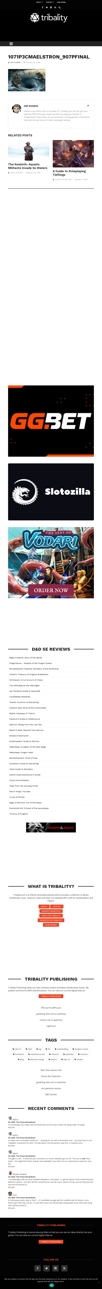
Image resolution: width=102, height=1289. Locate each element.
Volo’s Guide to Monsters (21, 769)
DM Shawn (15, 62)
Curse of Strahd (17, 797)
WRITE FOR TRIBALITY (51, 915)
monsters (84, 1054)
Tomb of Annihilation (19, 780)
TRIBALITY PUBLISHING (51, 996)
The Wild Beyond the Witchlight (24, 685)
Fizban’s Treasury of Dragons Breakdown (28, 674)
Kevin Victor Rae (63, 179)
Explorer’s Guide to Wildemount (24, 719)
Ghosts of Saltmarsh (19, 736)
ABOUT (44, 906)
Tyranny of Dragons (18, 814)
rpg (40, 1049)
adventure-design (37, 1059)
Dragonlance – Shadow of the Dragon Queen (30, 663)
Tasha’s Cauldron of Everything (24, 702)
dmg (22, 1059)
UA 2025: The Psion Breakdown (21, 1122)
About (38, 2)
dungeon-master (81, 1049)
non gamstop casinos (51, 1088)
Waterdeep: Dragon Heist (21, 752)
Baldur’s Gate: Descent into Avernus (26, 730)
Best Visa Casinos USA (51, 1070)
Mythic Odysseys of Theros (22, 713)
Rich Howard (17, 173)
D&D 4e (66, 1059)
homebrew (19, 1054)
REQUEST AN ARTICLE (51, 911)
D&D (30, 1049)
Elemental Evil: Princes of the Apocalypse (29, 808)
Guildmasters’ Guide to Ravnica (24, 741)
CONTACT (57, 906)
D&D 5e (18, 1049)
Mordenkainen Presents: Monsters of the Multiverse (34, 669)
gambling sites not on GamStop (51, 1014)
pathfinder (69, 1054)
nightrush (51, 1026)
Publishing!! (51, 925)
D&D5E (54, 1059)
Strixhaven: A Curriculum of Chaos (26, 680)
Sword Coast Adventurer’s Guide (24, 775)
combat (80, 1059)
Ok (52, 1285)
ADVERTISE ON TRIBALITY (51, 920)
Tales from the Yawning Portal (23, 786)
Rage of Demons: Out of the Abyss (25, 802)
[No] (99, 1282)
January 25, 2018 (33, 62)
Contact (49, 2)
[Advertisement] (53, 31)
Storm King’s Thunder (20, 791)
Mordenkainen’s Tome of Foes (23, 758)
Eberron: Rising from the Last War (25, 724)
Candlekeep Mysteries (19, 696)
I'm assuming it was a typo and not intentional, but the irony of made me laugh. (46, 1125)
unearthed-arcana (37, 1054)
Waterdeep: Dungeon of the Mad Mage (27, 747)
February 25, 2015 (33, 173)
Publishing (61, 2)
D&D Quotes (51, 1094)
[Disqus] (51, 227)
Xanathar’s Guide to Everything (24, 763)
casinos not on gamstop (51, 1020)
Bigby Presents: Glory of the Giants (25, 657)
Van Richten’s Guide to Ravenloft (24, 691)
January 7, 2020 (81, 179)
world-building (62, 1049)
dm (49, 1049)
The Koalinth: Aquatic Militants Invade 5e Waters (27, 166)
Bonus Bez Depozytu (51, 1076)
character (55, 1054)
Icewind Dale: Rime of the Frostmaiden (27, 708)
